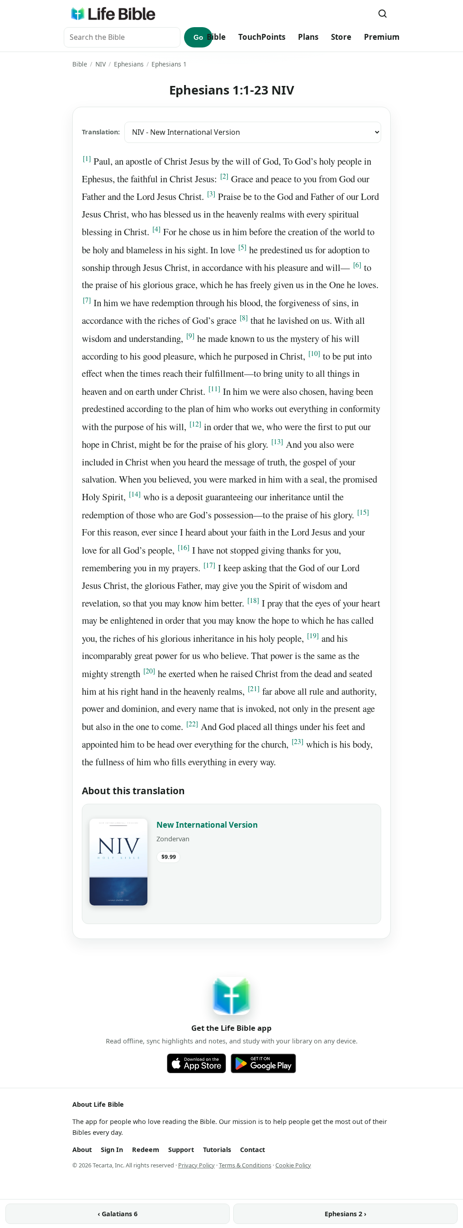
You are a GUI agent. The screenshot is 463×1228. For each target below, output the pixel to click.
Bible (216, 37)
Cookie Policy (293, 1165)
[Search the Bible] (382, 14)
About (82, 1149)
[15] (363, 512)
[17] (209, 564)
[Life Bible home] (113, 13)
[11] (214, 388)
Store (341, 37)
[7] (87, 299)
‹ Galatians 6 (117, 1213)
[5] (242, 246)
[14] (135, 493)
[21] (254, 688)
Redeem (145, 1149)
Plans (308, 37)
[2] (224, 175)
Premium (382, 37)
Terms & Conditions (245, 1165)
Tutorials (217, 1149)
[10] (314, 353)
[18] (253, 600)
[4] (156, 228)
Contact (252, 1149)
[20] (149, 670)
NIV (100, 64)
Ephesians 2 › (345, 1213)
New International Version (207, 825)
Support (181, 1149)
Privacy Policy (196, 1165)
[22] (192, 723)
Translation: (101, 132)
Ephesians (129, 64)
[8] (244, 317)
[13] (277, 441)
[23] (297, 741)
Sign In (112, 1149)
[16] (183, 547)
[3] (211, 193)
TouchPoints (261, 37)
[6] (357, 264)
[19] (313, 635)
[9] (190, 335)
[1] (87, 158)
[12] (195, 423)
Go (198, 37)
